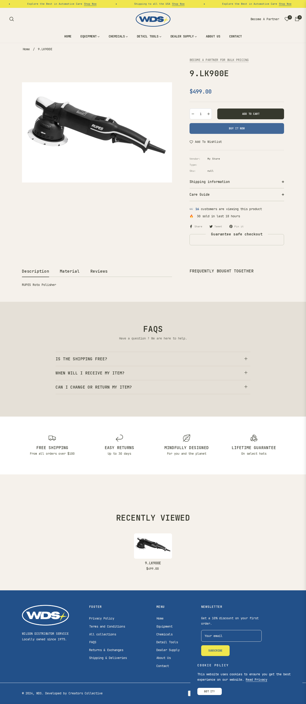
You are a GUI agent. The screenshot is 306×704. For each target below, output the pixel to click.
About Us (163, 658)
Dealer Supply (168, 650)
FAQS (92, 642)
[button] (12, 19)
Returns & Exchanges (106, 650)
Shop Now (85, 3)
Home (26, 49)
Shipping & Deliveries (108, 658)
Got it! (209, 691)
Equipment (164, 626)
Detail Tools (167, 642)
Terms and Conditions (107, 626)
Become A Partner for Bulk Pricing (219, 60)
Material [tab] (70, 271)
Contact (162, 666)
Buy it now (237, 128)
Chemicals (164, 634)
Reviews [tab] (99, 271)
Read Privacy (256, 680)
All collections (102, 634)
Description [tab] (35, 271)
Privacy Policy (101, 618)
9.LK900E (153, 563)
